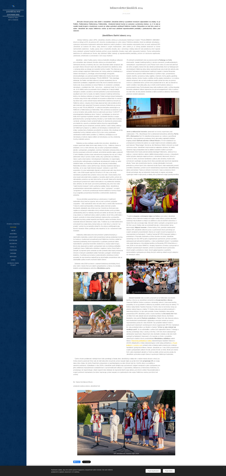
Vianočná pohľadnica (138, 341)
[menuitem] (13, 224)
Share (78, 462)
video (149, 341)
